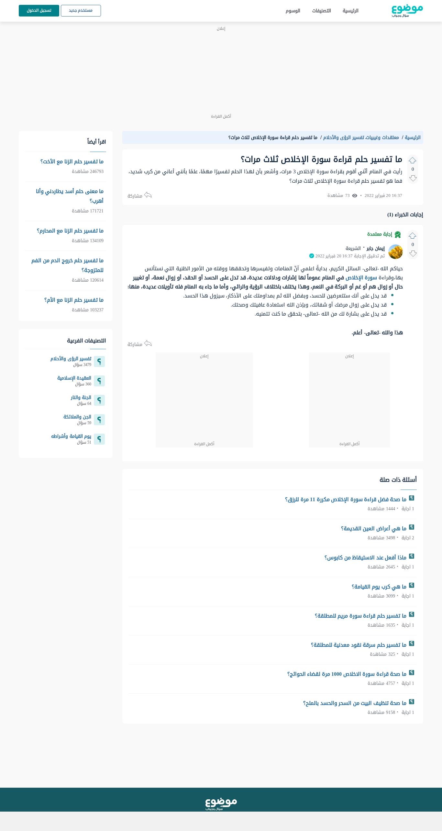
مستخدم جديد (81, 10)
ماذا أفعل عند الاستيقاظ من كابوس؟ (366, 558)
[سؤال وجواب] (221, 804)
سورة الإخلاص (361, 278)
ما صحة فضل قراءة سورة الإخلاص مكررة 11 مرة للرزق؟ (346, 499)
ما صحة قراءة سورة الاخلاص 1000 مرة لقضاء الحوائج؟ (347, 674)
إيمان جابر (375, 248)
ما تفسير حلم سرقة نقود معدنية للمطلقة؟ (359, 645)
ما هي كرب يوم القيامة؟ (380, 587)
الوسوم (293, 10)
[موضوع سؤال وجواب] (407, 10)
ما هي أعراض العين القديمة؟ (374, 528)
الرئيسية (351, 10)
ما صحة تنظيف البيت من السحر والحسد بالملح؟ (355, 703)
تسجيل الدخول (39, 10)
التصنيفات (321, 10)
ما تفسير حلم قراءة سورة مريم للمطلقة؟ (361, 616)
